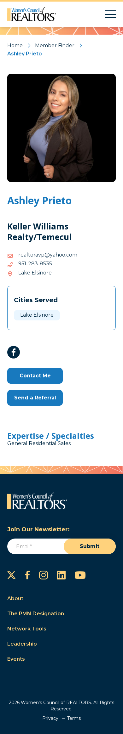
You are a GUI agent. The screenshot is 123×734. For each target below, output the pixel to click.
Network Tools (26, 629)
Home (15, 45)
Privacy (50, 718)
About (15, 598)
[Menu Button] (110, 14)
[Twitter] (11, 575)
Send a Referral (35, 398)
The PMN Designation (35, 614)
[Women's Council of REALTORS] (31, 14)
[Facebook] (13, 352)
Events (16, 659)
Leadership (22, 644)
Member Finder (54, 45)
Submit (89, 546)
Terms (74, 718)
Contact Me (35, 376)
